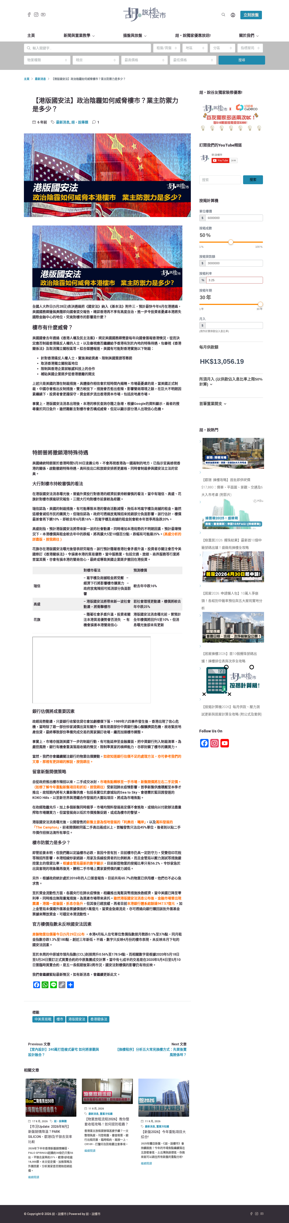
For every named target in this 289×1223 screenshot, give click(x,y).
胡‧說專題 (79, 122)
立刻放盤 (251, 15)
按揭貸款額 (207, 256)
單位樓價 (205, 211)
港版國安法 (76, 1019)
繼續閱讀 (33, 1177)
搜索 (253, 180)
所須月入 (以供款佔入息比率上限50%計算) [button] (231, 382)
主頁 (31, 35)
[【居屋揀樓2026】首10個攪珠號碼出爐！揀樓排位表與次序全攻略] (200, 646)
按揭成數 (205, 228)
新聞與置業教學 (77, 35)
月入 (202, 319)
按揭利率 (205, 273)
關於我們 (246, 35)
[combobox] (166, 48)
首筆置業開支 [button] (210, 404)
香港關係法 (98, 1019)
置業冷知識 (106, 1113)
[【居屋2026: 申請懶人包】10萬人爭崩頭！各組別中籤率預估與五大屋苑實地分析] (200, 586)
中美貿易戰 (42, 1019)
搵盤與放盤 (132, 35)
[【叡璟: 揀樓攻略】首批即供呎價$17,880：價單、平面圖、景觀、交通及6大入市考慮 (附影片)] (200, 472)
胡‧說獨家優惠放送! (193, 35)
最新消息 (40, 78)
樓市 (59, 1019)
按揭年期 (205, 290)
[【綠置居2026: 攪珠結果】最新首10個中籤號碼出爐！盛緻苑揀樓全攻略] (200, 533)
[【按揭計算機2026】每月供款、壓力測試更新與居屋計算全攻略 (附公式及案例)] (200, 699)
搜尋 (241, 60)
